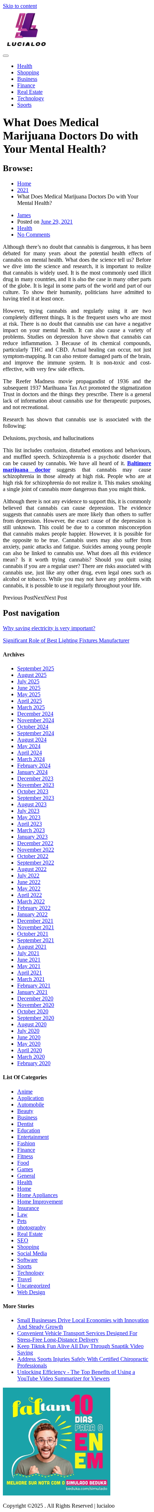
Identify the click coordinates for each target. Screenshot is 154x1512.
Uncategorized (33, 1286)
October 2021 (32, 934)
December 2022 (35, 843)
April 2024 (29, 753)
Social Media (32, 1253)
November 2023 (35, 785)
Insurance (28, 1208)
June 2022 (28, 882)
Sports (24, 105)
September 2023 (35, 798)
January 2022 (32, 914)
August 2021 (32, 947)
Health (24, 66)
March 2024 (31, 759)
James (24, 215)
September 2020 (35, 1018)
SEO (22, 1240)
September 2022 (35, 863)
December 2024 (35, 714)
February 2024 (33, 765)
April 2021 (29, 973)
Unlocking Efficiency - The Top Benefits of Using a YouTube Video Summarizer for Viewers (76, 1375)
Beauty (25, 1111)
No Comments (33, 235)
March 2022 (31, 901)
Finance (26, 85)
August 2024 (32, 740)
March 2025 (31, 707)
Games (25, 1169)
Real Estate (30, 92)
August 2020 (32, 1024)
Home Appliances (37, 1195)
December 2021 (35, 921)
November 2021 (35, 927)
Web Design (31, 1292)
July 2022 (28, 875)
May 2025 (28, 694)
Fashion (26, 1143)
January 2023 (32, 837)
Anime (25, 1092)
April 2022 (29, 895)
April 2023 (29, 824)
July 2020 (28, 1031)
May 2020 (28, 1044)
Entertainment (33, 1137)
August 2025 (32, 675)
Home (24, 1189)
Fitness (25, 1156)
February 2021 (33, 985)
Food (23, 1163)
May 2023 (28, 817)
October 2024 (32, 727)
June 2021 (28, 960)
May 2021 (28, 966)
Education (28, 1130)
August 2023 (32, 804)
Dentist (25, 1124)
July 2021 (28, 953)
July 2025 (28, 681)
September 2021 (35, 940)
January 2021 (32, 992)
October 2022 (32, 856)
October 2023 (32, 791)
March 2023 (31, 830)
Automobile (30, 1104)
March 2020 (31, 1057)
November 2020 (35, 1005)
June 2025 (28, 688)
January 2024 (32, 772)
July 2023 (28, 811)
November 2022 (35, 850)
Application (30, 1098)
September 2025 (35, 668)
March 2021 (31, 979)
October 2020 (32, 1011)
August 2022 (32, 869)
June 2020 (28, 1037)
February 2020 (33, 1063)
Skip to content (20, 6)
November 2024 (35, 720)
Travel (24, 1279)
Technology (30, 98)
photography (31, 1227)
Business (27, 79)
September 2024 (35, 733)
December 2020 (35, 998)
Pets (22, 1221)
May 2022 (28, 888)
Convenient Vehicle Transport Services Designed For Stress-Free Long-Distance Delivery (77, 1336)
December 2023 (35, 778)
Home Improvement (40, 1202)
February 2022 (33, 908)
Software (27, 1260)
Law (22, 1214)
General (26, 1176)
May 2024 (28, 746)
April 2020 (29, 1050)
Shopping (28, 72)
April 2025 (29, 701)
